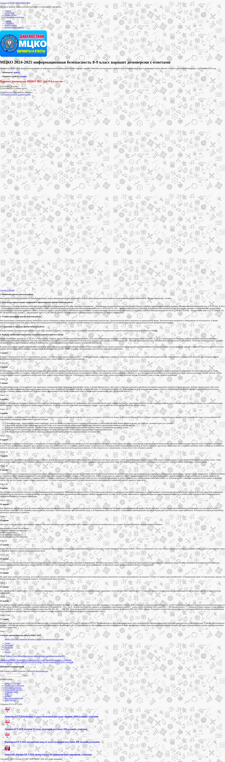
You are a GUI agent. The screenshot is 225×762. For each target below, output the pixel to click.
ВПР (6, 694)
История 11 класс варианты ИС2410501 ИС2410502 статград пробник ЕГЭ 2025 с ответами (36, 662)
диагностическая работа (36, 656)
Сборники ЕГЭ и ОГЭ (14, 690)
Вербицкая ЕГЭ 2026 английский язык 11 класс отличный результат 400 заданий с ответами (52, 742)
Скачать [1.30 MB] (7, 290)
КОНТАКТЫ (10, 700)
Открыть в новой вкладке (20, 94)
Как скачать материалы (14, 698)
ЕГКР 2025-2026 (11, 692)
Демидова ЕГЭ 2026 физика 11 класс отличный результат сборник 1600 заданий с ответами (51, 716)
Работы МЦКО (11, 15)
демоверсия (22, 656)
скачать (17, 72)
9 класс (15, 656)
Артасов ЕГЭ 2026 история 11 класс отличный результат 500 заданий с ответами (46, 729)
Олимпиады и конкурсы (14, 17)
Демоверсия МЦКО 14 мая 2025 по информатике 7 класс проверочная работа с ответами (35, 660)
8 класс (9, 656)
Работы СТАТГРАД (12, 683)
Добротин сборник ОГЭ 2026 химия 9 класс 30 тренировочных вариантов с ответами (48, 754)
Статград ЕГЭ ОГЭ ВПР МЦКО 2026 (15, 3)
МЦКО (7, 696)
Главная (8, 11)
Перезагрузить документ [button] (23, 92)
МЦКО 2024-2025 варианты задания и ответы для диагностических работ (34, 639)
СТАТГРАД (9, 13)
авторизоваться (42, 671)
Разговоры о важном (13, 688)
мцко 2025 (61, 656)
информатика (51, 656)
